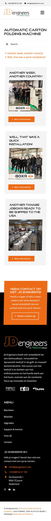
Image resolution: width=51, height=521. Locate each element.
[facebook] (5, 490)
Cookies (30, 508)
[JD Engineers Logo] (16, 10)
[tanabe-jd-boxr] (25, 220)
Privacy (23, 508)
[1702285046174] (25, 81)
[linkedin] (14, 490)
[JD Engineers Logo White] (25, 337)
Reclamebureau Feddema (23, 514)
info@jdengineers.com (20, 467)
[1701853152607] (25, 149)
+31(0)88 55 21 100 (18, 472)
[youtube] (9, 490)
